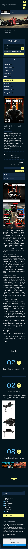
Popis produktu (8, 175)
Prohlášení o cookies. (8, 535)
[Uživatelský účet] (24, 8)
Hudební (7, 83)
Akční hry (7, 73)
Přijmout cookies (14, 545)
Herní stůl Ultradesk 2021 (14, 392)
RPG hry (7, 77)
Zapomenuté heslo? (16, 51)
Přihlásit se (14, 54)
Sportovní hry (8, 70)
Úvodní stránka (7, 30)
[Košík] (24, 5)
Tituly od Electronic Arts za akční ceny (14, 458)
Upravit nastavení (14, 539)
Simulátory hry (8, 67)
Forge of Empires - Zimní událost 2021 (14, 369)
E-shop (14, 30)
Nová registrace (7, 51)
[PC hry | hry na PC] (5, 12)
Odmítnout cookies (14, 542)
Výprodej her (8, 86)
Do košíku (20, 171)
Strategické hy (8, 32)
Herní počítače (8, 89)
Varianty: (21, 162)
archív (14, 477)
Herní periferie (8, 93)
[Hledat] (24, 2)
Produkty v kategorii (9, 178)
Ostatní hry (7, 64)
